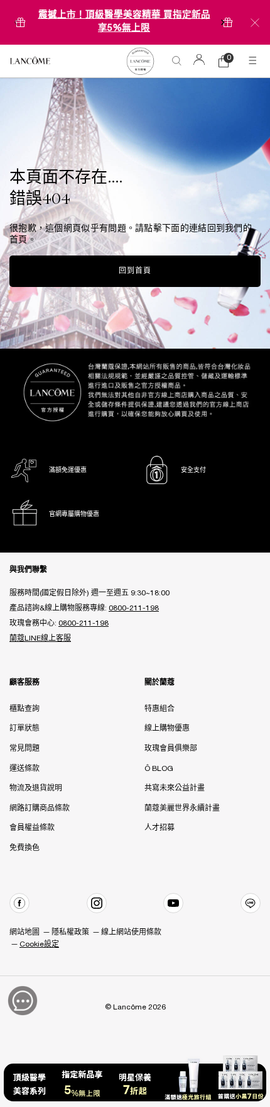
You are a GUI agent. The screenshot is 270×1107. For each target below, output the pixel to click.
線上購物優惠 (167, 728)
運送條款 (24, 768)
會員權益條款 (32, 827)
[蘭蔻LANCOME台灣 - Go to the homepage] (30, 61)
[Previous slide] (15, 22)
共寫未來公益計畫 (174, 788)
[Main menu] (254, 61)
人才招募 (159, 827)
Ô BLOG (158, 768)
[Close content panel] (255, 23)
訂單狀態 (24, 728)
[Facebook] (19, 903)
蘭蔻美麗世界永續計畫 (182, 808)
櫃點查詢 (24, 708)
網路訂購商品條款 (39, 808)
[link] (140, 60)
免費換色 (24, 848)
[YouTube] (173, 903)
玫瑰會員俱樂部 (170, 748)
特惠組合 (159, 708)
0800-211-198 (134, 608)
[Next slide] (222, 22)
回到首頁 (135, 270)
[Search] (177, 61)
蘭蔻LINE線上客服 (40, 638)
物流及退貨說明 (35, 788)
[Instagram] (97, 903)
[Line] (250, 903)
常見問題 (24, 748)
